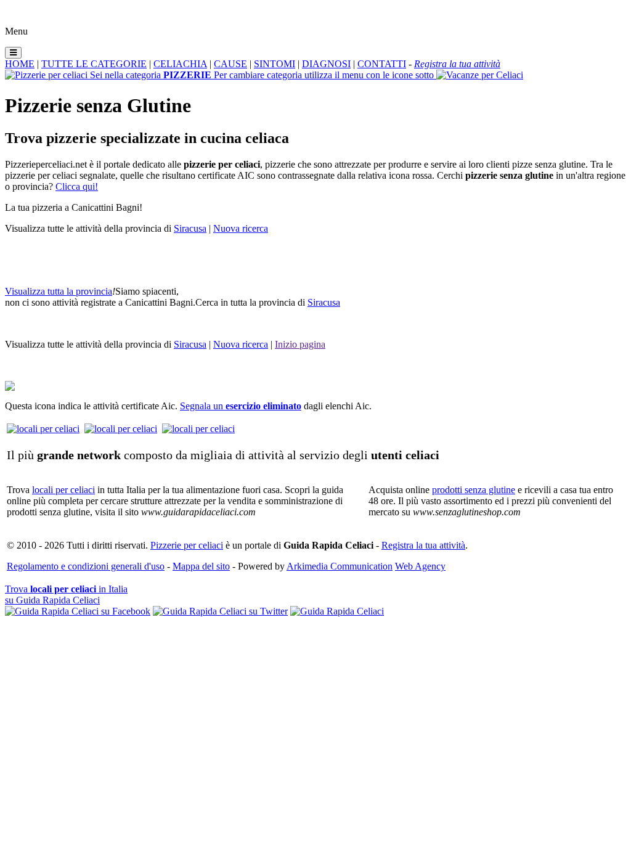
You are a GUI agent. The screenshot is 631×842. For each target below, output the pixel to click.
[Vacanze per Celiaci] (479, 75)
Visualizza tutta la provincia (58, 291)
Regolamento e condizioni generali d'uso (86, 566)
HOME (20, 64)
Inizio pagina (300, 344)
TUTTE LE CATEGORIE (94, 64)
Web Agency (420, 566)
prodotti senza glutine (473, 489)
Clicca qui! (76, 186)
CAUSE (230, 64)
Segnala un (240, 406)
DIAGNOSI (326, 64)
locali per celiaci (63, 489)
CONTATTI (381, 64)
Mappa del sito (201, 566)
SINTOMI (274, 64)
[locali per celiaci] (43, 428)
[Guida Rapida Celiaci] (337, 611)
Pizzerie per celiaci (186, 545)
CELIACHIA (180, 64)
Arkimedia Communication (340, 566)
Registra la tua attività (423, 545)
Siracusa (190, 228)
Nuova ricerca (240, 228)
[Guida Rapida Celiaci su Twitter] (220, 611)
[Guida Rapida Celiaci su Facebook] (77, 611)
